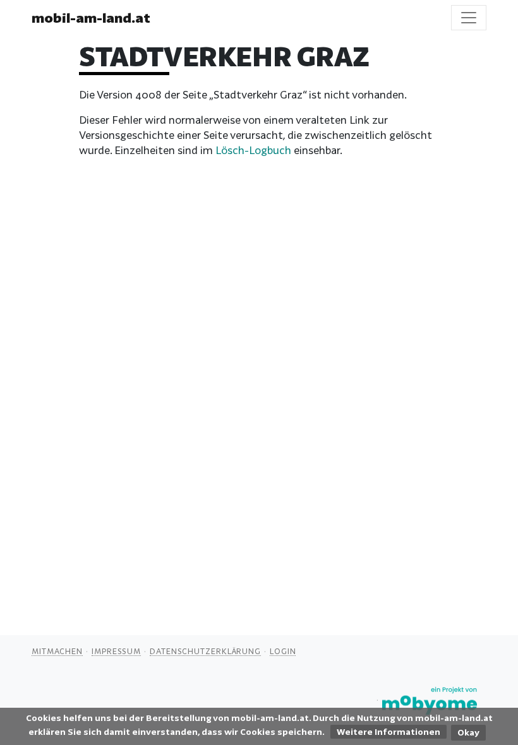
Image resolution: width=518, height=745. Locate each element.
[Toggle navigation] (468, 17)
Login (283, 651)
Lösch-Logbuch (253, 150)
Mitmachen (57, 651)
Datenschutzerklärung (205, 651)
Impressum (116, 651)
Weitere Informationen (388, 732)
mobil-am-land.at (91, 17)
